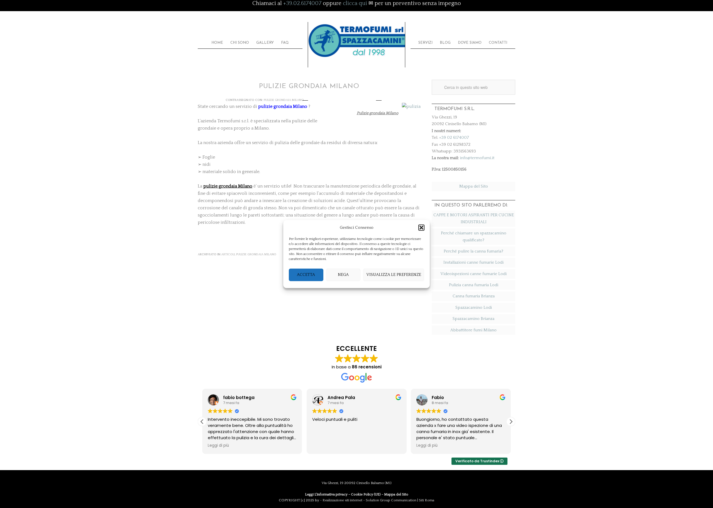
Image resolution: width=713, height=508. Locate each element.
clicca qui (355, 3)
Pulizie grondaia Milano (284, 100)
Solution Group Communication (391, 500)
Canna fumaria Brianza (474, 296)
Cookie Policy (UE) (366, 494)
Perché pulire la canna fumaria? (473, 251)
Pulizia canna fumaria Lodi (473, 285)
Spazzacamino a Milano (356, 41)
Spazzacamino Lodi (473, 307)
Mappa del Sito (473, 186)
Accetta (306, 274)
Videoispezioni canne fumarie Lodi (473, 273)
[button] (421, 227)
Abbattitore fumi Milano (473, 330)
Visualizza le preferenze (393, 274)
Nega (343, 274)
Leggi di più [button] (218, 445)
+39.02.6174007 (302, 3)
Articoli (228, 254)
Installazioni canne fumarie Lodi (473, 262)
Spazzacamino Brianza (473, 318)
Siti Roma (426, 500)
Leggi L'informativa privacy (326, 494)
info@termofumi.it (477, 157)
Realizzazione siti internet (342, 500)
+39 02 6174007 (454, 137)
